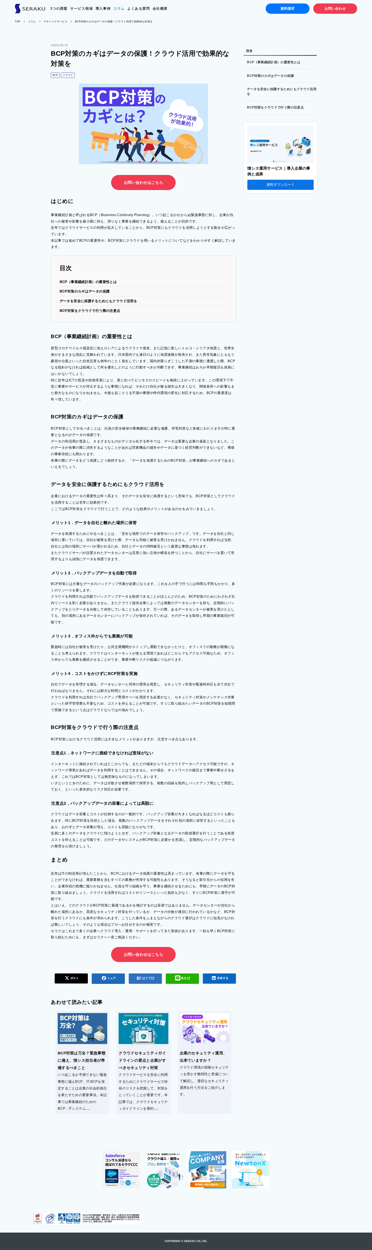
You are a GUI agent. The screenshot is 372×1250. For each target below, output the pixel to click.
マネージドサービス (55, 21)
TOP (17, 21)
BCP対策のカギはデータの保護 (85, 291)
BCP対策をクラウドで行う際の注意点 (90, 310)
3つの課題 (59, 8)
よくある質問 (138, 8)
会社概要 (160, 8)
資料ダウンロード (280, 184)
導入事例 (103, 8)
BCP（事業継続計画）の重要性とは (88, 282)
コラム (119, 8)
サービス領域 (81, 8)
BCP (55, 75)
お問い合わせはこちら (143, 182)
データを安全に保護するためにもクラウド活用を (98, 301)
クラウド (68, 75)
